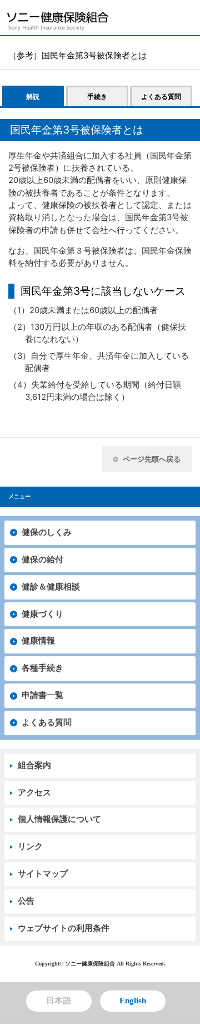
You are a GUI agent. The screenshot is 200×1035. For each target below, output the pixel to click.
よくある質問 (47, 722)
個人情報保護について (59, 819)
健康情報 (38, 640)
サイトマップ (43, 873)
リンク (30, 846)
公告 (26, 901)
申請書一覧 (42, 695)
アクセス (34, 792)
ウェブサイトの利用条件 (63, 928)
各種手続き (42, 667)
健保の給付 (42, 559)
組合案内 (34, 765)
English (132, 1000)
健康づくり (42, 614)
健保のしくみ (47, 532)
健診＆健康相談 (51, 586)
